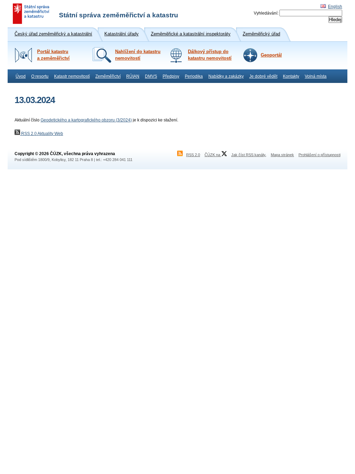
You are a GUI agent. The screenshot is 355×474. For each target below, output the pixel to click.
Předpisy (171, 76)
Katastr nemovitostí (72, 76)
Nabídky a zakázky (226, 76)
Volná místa (316, 76)
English (335, 6)
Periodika (194, 76)
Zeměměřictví (108, 76)
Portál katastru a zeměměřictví (53, 55)
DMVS (151, 76)
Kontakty (291, 76)
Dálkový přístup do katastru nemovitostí (210, 55)
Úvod (21, 76)
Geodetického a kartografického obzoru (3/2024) (86, 120)
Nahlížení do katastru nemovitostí (138, 55)
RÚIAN (132, 76)
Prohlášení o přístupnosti (319, 155)
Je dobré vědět (263, 76)
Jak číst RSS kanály (248, 155)
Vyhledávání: (266, 13)
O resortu (40, 76)
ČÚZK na (213, 155)
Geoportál (271, 55)
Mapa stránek (282, 155)
